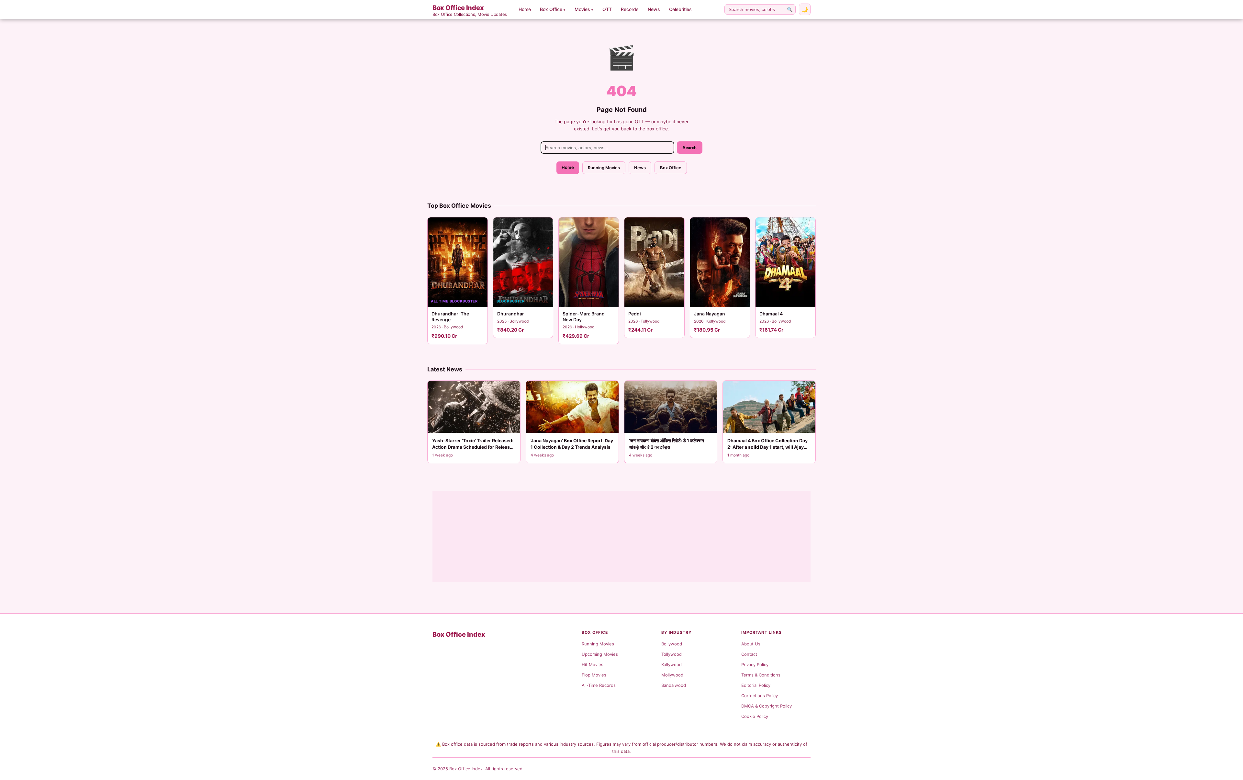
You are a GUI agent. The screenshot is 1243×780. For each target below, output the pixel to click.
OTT (607, 9)
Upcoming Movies (600, 654)
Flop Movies (594, 674)
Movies (584, 9)
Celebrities (680, 9)
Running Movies (604, 167)
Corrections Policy (759, 695)
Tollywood (671, 654)
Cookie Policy (754, 716)
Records (630, 9)
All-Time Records (599, 685)
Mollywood (672, 674)
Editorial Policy (755, 685)
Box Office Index (469, 10)
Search (690, 147)
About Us (750, 643)
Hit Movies (592, 664)
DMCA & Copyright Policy (766, 706)
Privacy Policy (754, 664)
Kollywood (671, 664)
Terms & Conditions (760, 674)
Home (525, 9)
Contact (749, 654)
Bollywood (671, 643)
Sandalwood (673, 685)
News (654, 9)
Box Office (553, 9)
